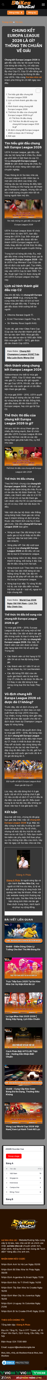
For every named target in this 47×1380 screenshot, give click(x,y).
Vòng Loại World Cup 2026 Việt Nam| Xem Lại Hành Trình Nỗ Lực (23, 1127)
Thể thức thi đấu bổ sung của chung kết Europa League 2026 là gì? (26, 124)
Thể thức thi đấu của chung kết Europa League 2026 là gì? (22, 113)
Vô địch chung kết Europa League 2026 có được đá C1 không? (23, 131)
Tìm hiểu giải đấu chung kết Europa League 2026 (20, 95)
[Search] (3, 4)
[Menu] (43, 4)
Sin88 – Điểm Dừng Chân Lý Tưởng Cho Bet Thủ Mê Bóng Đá (23, 948)
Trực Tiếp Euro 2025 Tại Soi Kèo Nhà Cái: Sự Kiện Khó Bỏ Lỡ (23, 982)
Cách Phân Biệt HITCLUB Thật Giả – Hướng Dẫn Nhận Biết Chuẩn (21, 1054)
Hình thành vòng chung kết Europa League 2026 (20, 107)
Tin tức (19, 22)
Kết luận (12, 136)
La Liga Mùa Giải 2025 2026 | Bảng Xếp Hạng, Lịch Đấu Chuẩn (23, 1017)
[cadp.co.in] (23, 4)
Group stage (13, 1156)
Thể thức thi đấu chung (22, 118)
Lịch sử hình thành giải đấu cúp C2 (22, 101)
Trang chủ (7, 22)
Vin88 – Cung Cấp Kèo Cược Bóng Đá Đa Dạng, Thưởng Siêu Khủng (22, 1092)
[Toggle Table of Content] (37, 91)
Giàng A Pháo (23, 1324)
